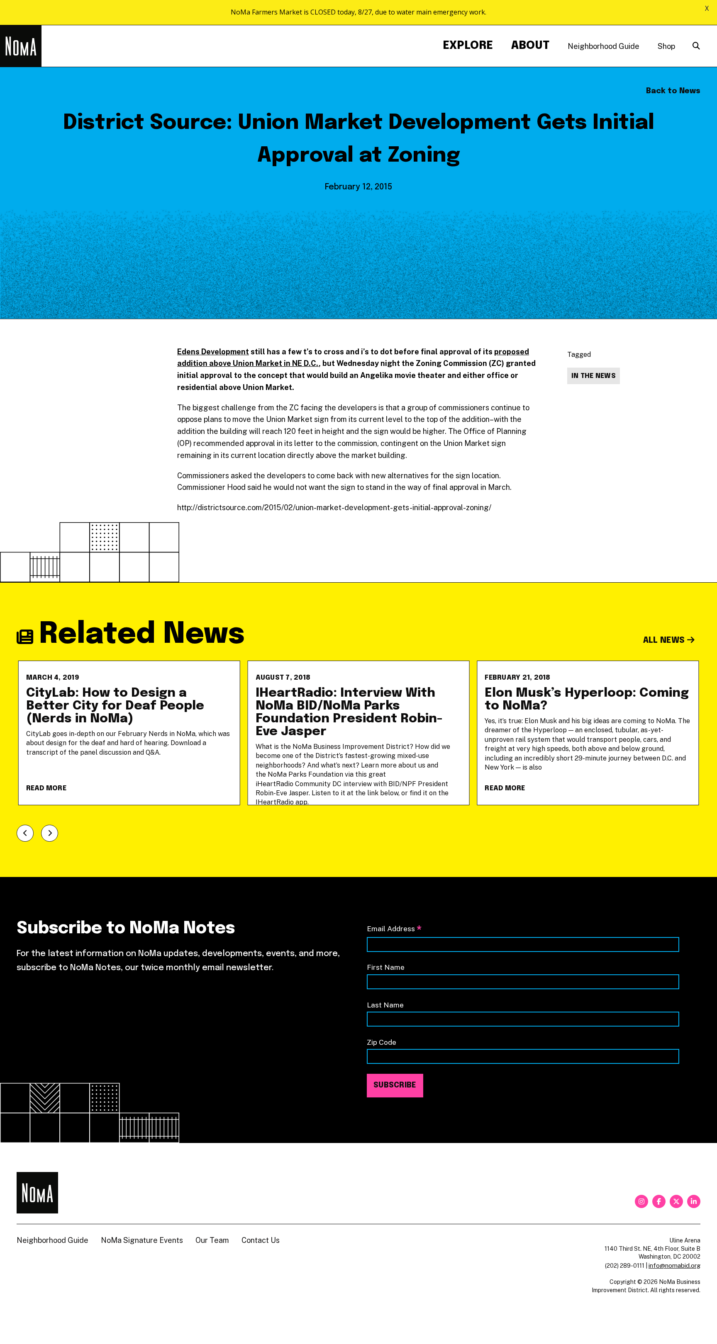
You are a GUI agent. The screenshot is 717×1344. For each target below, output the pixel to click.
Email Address (394, 929)
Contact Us (260, 1240)
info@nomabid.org (674, 1265)
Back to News (673, 91)
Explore (468, 45)
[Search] (696, 46)
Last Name (385, 1004)
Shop (666, 46)
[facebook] (659, 1201)
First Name (386, 967)
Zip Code (381, 1042)
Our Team (212, 1240)
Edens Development (213, 351)
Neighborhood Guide (603, 46)
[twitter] (676, 1201)
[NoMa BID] (20, 46)
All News (665, 640)
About (530, 45)
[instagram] (641, 1201)
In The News (593, 376)
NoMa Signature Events (142, 1240)
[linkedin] (693, 1201)
